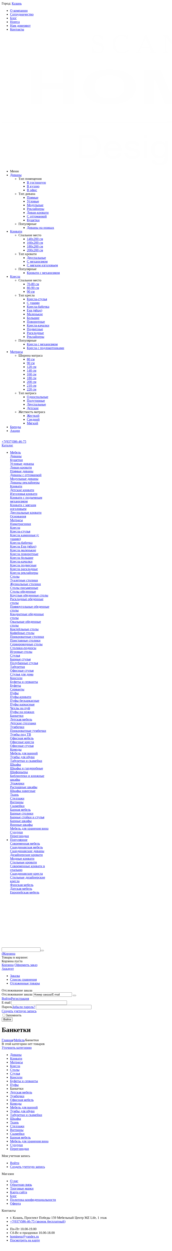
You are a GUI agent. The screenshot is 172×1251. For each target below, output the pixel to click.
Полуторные (36, 400)
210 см (31, 385)
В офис (32, 190)
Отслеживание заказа (17, 994)
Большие (33, 318)
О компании (19, 10)
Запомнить (13, 1015)
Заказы (15, 976)
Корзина (8, 965)
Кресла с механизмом (42, 344)
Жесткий (33, 415)
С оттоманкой (37, 216)
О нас (14, 1181)
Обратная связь (21, 1184)
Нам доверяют (20, 25)
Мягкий (32, 423)
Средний (33, 419)
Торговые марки (22, 1188)
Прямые (32, 197)
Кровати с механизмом (43, 273)
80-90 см (33, 288)
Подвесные (35, 329)
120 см (31, 367)
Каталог (7, 445)
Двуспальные (36, 257)
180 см (31, 378)
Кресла (15, 276)
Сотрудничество (22, 14)
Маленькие (35, 314)
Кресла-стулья (37, 299)
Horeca (15, 22)
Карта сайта (18, 1192)
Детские (33, 408)
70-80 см (33, 284)
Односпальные (37, 397)
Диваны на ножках (40, 227)
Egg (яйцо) (34, 310)
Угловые (33, 201)
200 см (31, 382)
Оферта (15, 1203)
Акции (15, 430)
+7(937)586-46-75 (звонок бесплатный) (37, 1221)
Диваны (16, 175)
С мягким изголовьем (42, 265)
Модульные (35, 205)
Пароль (7, 1007)
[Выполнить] (74, 995)
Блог (13, 18)
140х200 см (35, 239)
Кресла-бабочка (38, 306)
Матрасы (16, 351)
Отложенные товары (25, 983)
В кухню (33, 186)
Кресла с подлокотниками (45, 348)
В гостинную (36, 182)
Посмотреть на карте (25, 1240)
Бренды (15, 427)
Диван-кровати (38, 212)
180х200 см (35, 246)
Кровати (16, 231)
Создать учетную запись (19, 1011)
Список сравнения (23, 979)
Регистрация (20, 998)
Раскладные (35, 333)
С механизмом (37, 261)
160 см (31, 374)
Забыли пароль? (23, 1007)
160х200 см (35, 242)
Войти (6, 998)
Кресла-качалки (38, 325)
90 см (31, 291)
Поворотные (36, 321)
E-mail (6, 1002)
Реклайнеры (35, 209)
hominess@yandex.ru (24, 1236)
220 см (31, 389)
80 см (31, 359)
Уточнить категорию (17, 1047)
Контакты (17, 29)
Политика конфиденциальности (33, 1199)
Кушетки (33, 220)
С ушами (33, 303)
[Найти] (42, 950)
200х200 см (35, 250)
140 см (31, 370)
